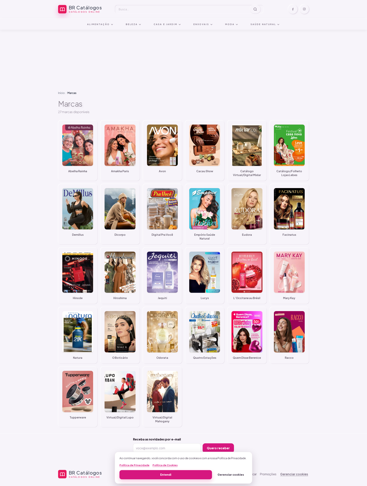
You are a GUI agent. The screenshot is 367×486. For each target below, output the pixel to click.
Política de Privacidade (134, 465)
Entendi (165, 474)
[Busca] (255, 9)
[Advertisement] (183, 57)
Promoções (268, 474)
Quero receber (218, 448)
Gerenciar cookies (294, 474)
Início (61, 93)
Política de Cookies (165, 465)
